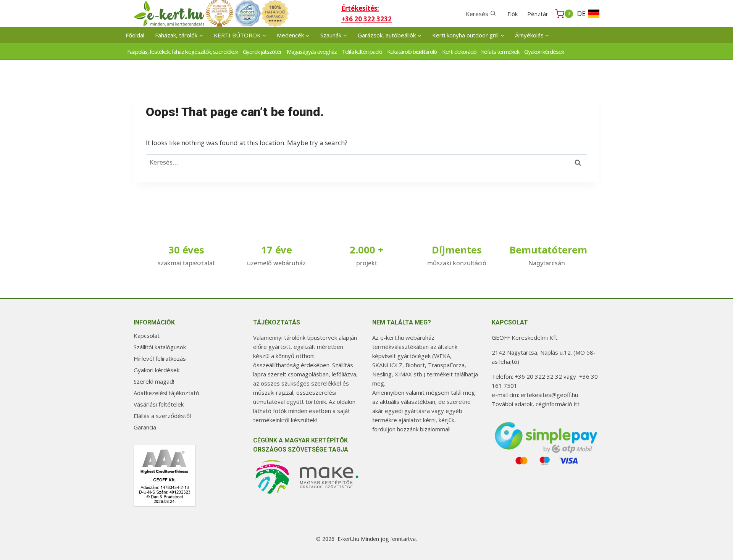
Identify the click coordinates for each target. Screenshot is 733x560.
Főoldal (135, 35)
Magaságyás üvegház (312, 51)
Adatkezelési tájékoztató (166, 393)
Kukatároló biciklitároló (412, 51)
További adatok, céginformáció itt (536, 404)
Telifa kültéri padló (362, 51)
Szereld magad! (154, 381)
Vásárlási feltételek (159, 404)
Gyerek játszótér (262, 51)
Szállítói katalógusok (160, 347)
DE (581, 13)
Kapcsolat (147, 335)
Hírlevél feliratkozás (160, 358)
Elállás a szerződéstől (162, 416)
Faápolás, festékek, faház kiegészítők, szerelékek (182, 51)
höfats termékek (500, 51)
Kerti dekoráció (459, 51)
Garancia (145, 427)
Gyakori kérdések (544, 51)
